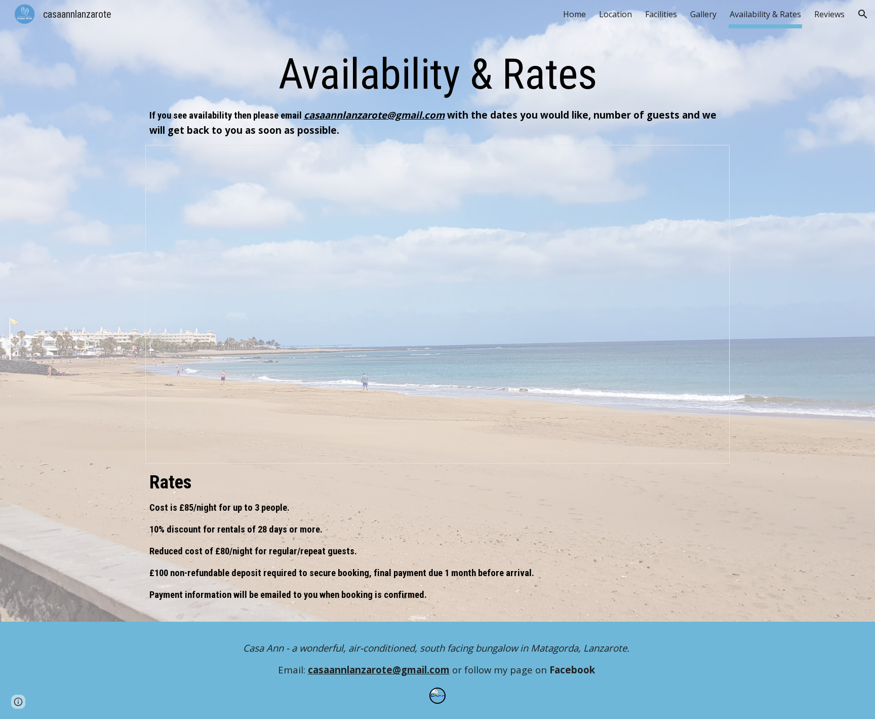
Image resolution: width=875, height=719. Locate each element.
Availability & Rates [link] (765, 14)
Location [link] (615, 14)
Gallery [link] (703, 14)
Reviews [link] (829, 14)
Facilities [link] (661, 14)
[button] (863, 14)
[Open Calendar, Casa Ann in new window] (710, 158)
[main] (437, 93)
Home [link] (574, 14)
